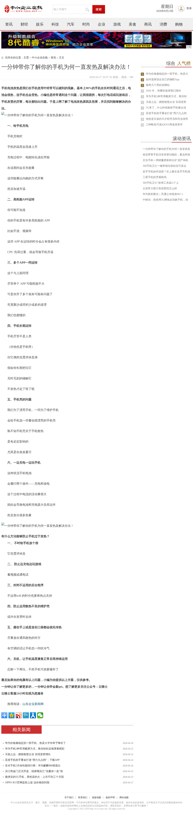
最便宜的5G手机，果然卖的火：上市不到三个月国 (34, 776)
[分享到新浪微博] (19, 715)
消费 (163, 24)
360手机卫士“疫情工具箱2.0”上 (161, 182)
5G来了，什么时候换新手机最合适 (166, 107)
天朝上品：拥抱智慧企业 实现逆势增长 (28, 754)
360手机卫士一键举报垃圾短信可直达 (164, 165)
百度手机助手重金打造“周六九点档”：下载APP (32, 760)
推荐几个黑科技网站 (158, 85)
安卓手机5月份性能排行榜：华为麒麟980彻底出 (33, 765)
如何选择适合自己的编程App (162, 79)
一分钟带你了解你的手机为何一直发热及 (166, 149)
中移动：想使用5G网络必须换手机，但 (165, 199)
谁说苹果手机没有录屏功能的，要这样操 (166, 154)
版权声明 (110, 797)
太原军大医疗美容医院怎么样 (160, 188)
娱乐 (40, 24)
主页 (26, 57)
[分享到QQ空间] (11, 715)
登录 (189, 8)
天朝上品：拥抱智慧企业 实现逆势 (166, 102)
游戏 (117, 24)
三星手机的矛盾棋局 (154, 177)
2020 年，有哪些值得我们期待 (163, 90)
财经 (24, 24)
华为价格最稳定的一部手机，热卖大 (167, 73)
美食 (132, 24)
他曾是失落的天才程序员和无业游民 (167, 118)
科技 (55, 24)
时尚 (86, 24)
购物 (179, 24)
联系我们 (82, 797)
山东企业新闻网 (33, 704)
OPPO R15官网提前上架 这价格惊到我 (27, 782)
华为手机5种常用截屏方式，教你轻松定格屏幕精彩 (34, 748)
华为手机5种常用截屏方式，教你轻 (166, 96)
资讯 (9, 24)
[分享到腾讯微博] (26, 715)
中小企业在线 (40, 57)
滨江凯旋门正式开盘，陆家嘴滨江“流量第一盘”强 (34, 771)
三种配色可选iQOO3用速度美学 (164, 124)
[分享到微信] (40, 715)
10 (142, 125)
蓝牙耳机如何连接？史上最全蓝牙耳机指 (166, 171)
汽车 (70, 24)
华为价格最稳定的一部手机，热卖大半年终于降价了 (35, 743)
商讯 (148, 24)
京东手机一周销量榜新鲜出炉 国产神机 (165, 160)
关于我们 (69, 797)
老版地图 (96, 797)
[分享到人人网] (33, 715)
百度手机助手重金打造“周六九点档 (166, 113)
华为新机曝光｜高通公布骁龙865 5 (163, 194)
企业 (101, 24)
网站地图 (124, 797)
